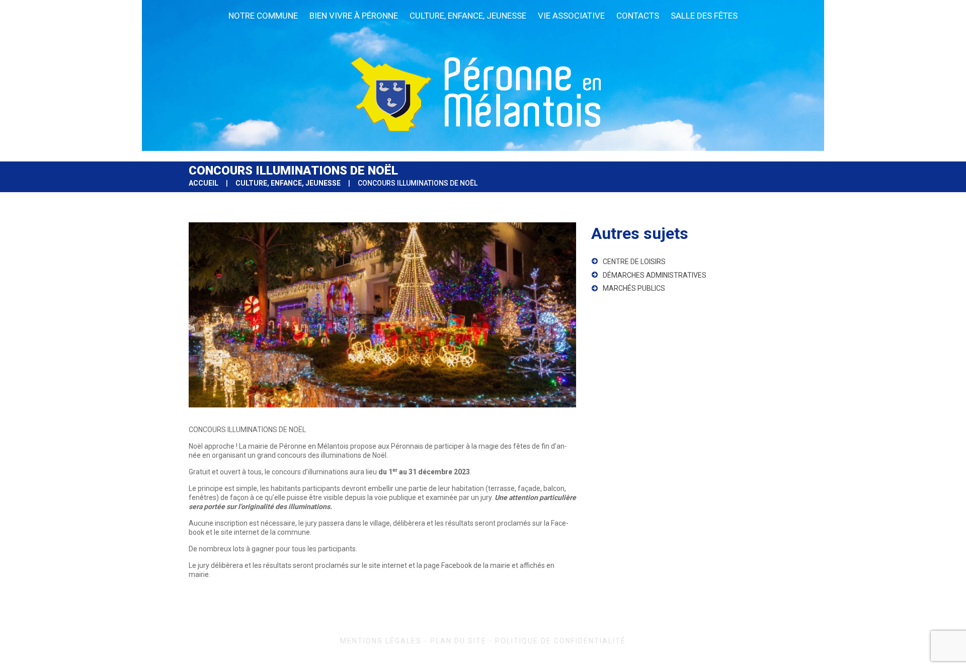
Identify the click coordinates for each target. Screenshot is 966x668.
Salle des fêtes (704, 16)
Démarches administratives (654, 275)
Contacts (637, 16)
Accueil (203, 183)
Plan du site (458, 641)
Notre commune (263, 16)
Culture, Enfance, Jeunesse (468, 16)
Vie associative (571, 16)
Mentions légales (381, 641)
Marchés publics (634, 288)
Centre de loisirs (634, 262)
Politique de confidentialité (560, 641)
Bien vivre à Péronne (353, 16)
